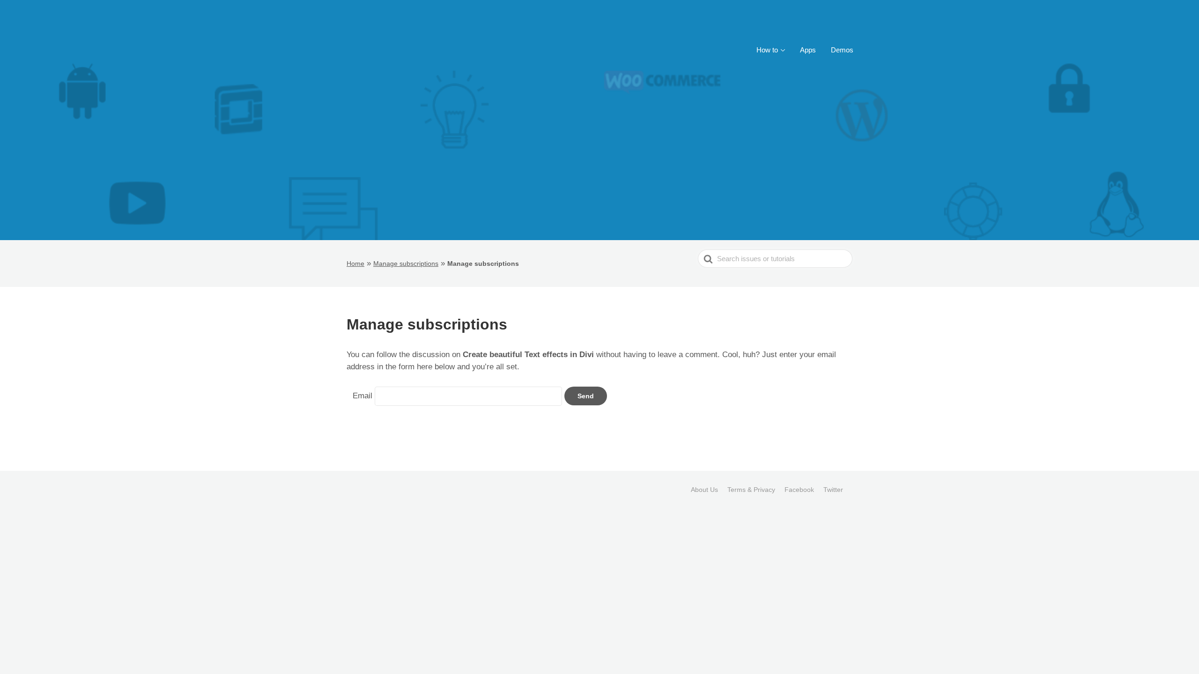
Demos (842, 50)
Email (362, 395)
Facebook (799, 489)
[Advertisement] (599, 169)
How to (767, 50)
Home (355, 263)
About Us (704, 489)
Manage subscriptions (405, 263)
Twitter (833, 489)
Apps (808, 50)
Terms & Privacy (751, 489)
